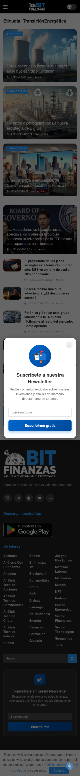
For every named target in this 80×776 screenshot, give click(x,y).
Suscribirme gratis (40, 425)
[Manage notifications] (69, 766)
